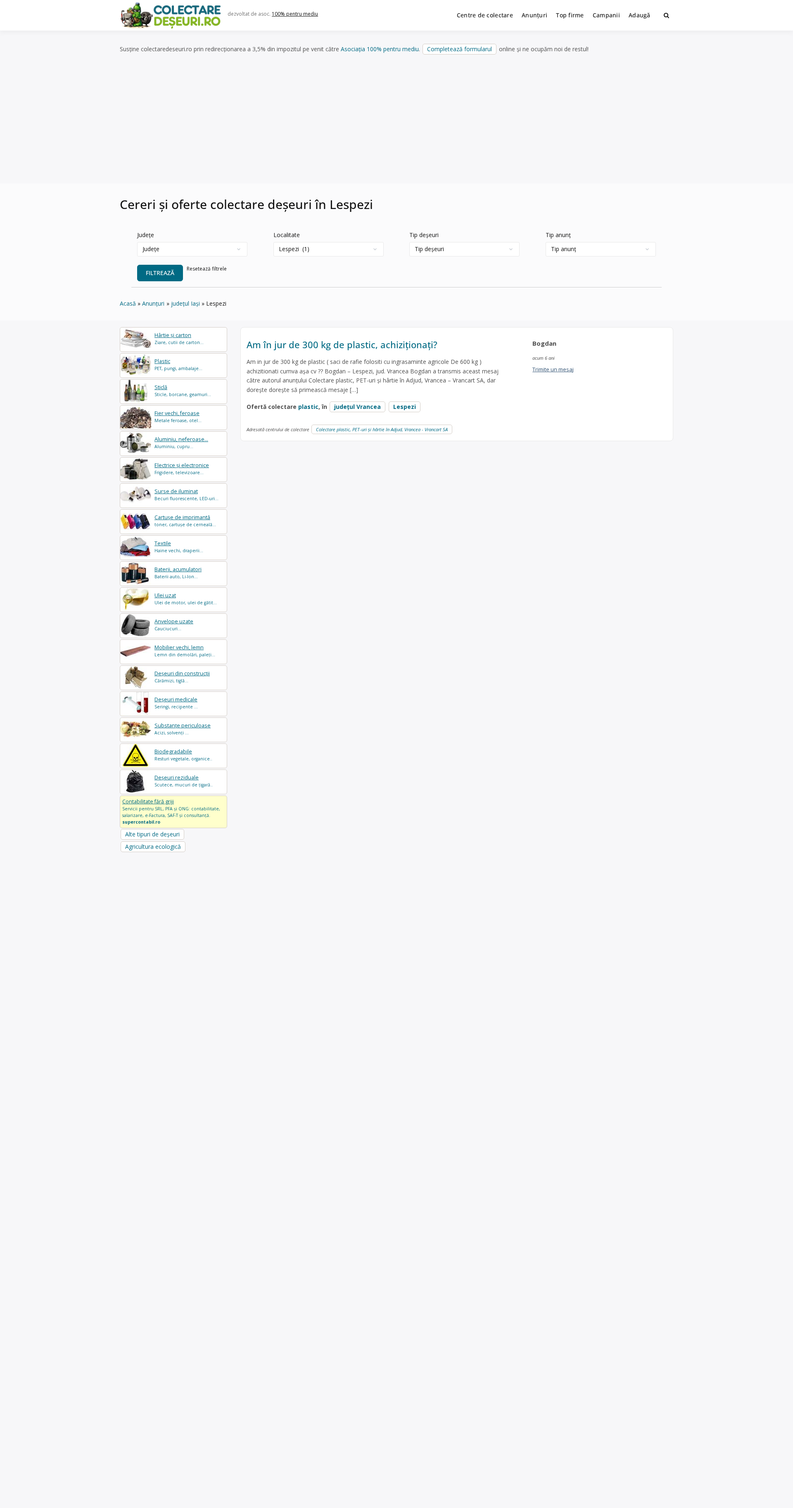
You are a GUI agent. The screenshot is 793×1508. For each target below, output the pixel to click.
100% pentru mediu (295, 13)
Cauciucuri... (173, 625)
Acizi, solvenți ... (182, 729)
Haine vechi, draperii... (178, 546)
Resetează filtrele (207, 268)
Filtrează (160, 273)
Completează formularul (459, 49)
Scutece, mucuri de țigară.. (183, 781)
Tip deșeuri (424, 235)
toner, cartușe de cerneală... (185, 520)
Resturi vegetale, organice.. (183, 755)
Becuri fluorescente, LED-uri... (186, 494)
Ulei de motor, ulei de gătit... (185, 599)
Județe (145, 235)
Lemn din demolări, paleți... (184, 651)
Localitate (286, 235)
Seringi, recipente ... (176, 703)
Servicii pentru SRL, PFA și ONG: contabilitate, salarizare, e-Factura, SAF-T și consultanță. (171, 811)
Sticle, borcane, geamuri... (182, 390)
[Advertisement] (396, 119)
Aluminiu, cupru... (181, 442)
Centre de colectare (485, 15)
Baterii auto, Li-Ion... (178, 572)
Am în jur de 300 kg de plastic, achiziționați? (342, 344)
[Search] (666, 15)
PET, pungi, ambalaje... (178, 364)
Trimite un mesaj (553, 369)
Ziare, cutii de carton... (179, 338)
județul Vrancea (357, 407)
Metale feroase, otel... (178, 416)
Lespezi (404, 407)
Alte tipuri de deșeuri (152, 834)
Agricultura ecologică (153, 846)
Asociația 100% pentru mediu (380, 49)
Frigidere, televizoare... (181, 468)
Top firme (570, 15)
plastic (308, 407)
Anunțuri (534, 15)
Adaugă (640, 15)
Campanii (606, 15)
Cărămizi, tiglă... (182, 677)
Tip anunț (558, 235)
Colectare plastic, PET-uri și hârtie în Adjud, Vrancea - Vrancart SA (382, 429)
